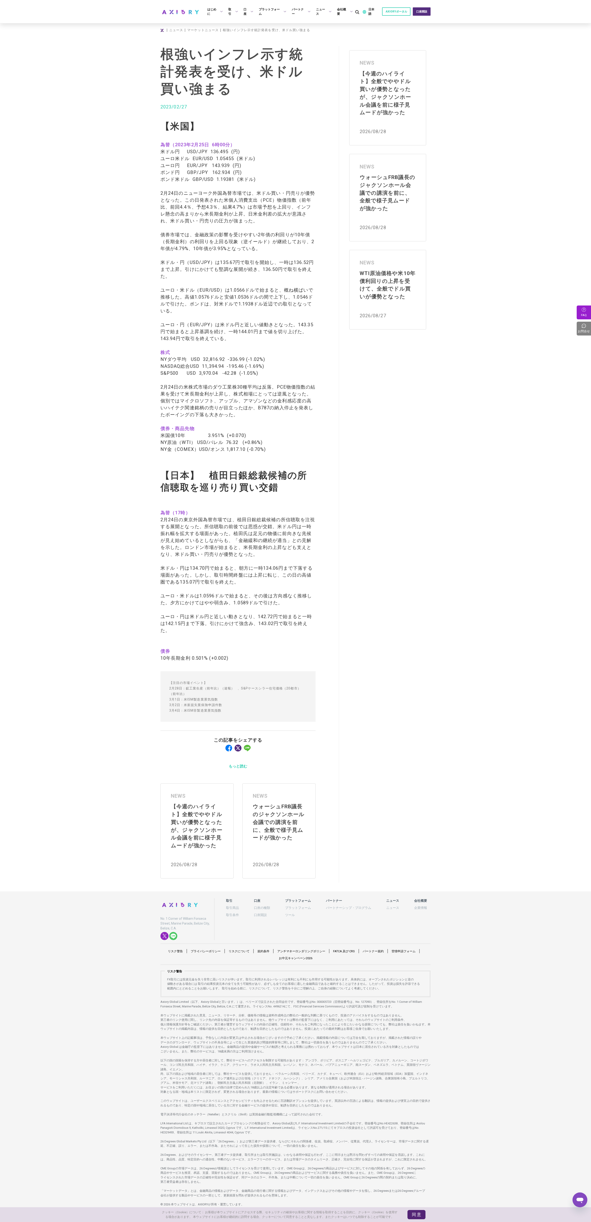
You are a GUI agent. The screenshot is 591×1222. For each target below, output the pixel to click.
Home (162, 30)
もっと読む (238, 766)
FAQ (584, 315)
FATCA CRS (344, 951)
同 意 (416, 1214)
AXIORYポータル (396, 11)
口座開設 (421, 11)
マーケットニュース (203, 30)
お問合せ (584, 328)
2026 (295, 958)
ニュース (176, 30)
